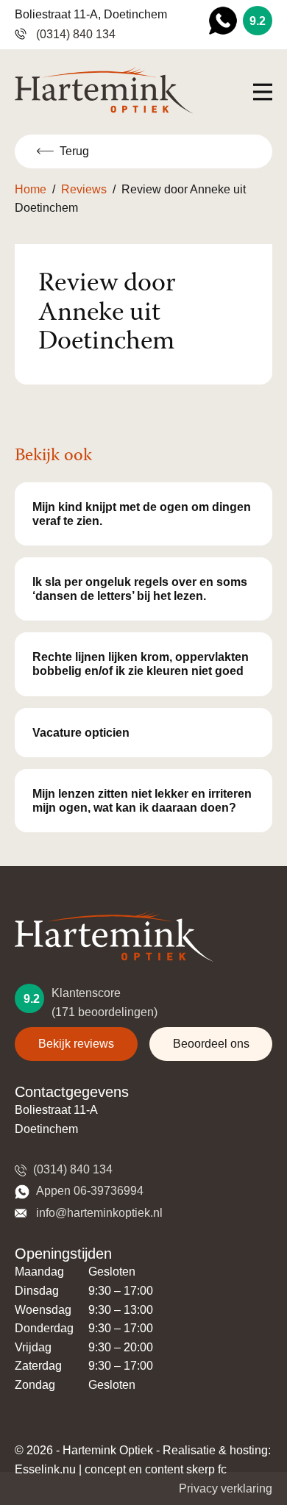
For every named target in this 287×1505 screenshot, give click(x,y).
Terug (74, 151)
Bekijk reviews (76, 1043)
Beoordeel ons (211, 1043)
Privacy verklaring (225, 1488)
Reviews (84, 189)
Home (30, 189)
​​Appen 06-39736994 (88, 1190)
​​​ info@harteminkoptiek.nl (96, 1212)
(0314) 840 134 (74, 34)
